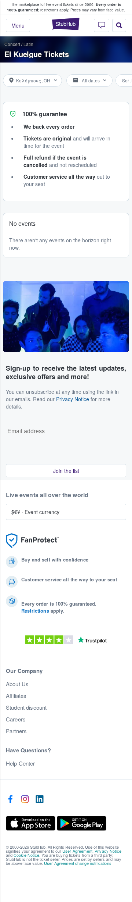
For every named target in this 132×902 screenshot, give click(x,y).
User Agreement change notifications (77, 863)
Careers (16, 719)
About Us (17, 684)
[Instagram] (25, 799)
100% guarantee (44, 114)
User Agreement (77, 851)
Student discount (26, 707)
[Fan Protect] (32, 540)
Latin (28, 44)
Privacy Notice (72, 399)
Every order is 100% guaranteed (64, 7)
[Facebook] (10, 799)
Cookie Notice (26, 855)
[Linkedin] (39, 799)
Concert (12, 44)
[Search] (119, 25)
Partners (16, 731)
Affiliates (16, 696)
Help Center (20, 763)
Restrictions (35, 610)
